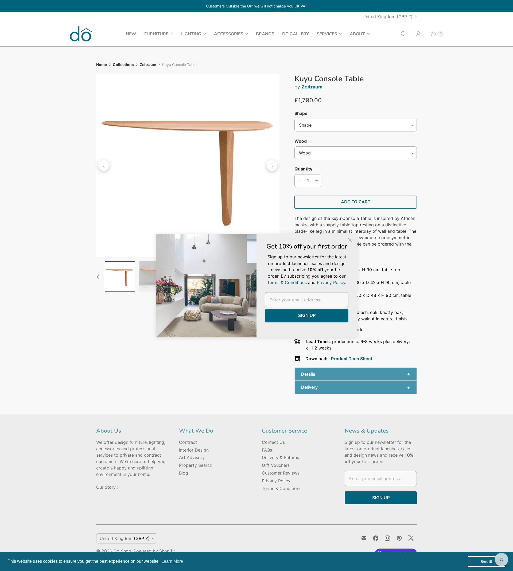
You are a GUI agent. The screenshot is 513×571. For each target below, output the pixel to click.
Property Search (195, 465)
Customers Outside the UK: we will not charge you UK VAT (256, 6)
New (131, 34)
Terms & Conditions (281, 488)
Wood (300, 141)
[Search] (403, 34)
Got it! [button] (486, 561)
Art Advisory (192, 457)
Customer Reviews (281, 473)
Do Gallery (295, 34)
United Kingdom (388, 16)
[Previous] (103, 165)
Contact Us (273, 442)
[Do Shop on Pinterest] (399, 538)
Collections (123, 64)
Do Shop (122, 551)
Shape (301, 113)
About (357, 34)
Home (101, 64)
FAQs (267, 450)
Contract (188, 442)
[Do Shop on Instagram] (387, 538)
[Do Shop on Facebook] (376, 538)
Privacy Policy (276, 480)
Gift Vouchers (276, 465)
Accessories (228, 34)
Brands (265, 34)
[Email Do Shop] (364, 538)
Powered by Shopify (154, 551)
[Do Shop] (80, 34)
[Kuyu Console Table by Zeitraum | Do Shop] (187, 165)
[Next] (272, 165)
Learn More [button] (172, 561)
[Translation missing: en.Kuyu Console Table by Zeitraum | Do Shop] (120, 276)
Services (327, 34)
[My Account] (418, 34)
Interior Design (194, 450)
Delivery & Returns (280, 457)
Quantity (303, 169)
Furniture (156, 34)
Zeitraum (148, 64)
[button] (356, 374)
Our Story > (108, 487)
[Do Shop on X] (411, 538)
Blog (183, 473)
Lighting (191, 34)
